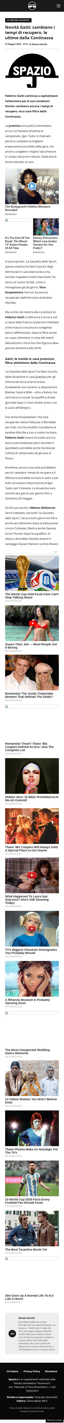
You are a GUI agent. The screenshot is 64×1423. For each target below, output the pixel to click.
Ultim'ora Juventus (18, 20)
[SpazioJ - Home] (32, 6)
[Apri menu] (58, 6)
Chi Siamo (12, 1371)
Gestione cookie (54, 1420)
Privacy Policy (32, 1371)
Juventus (41, 377)
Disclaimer (51, 1371)
